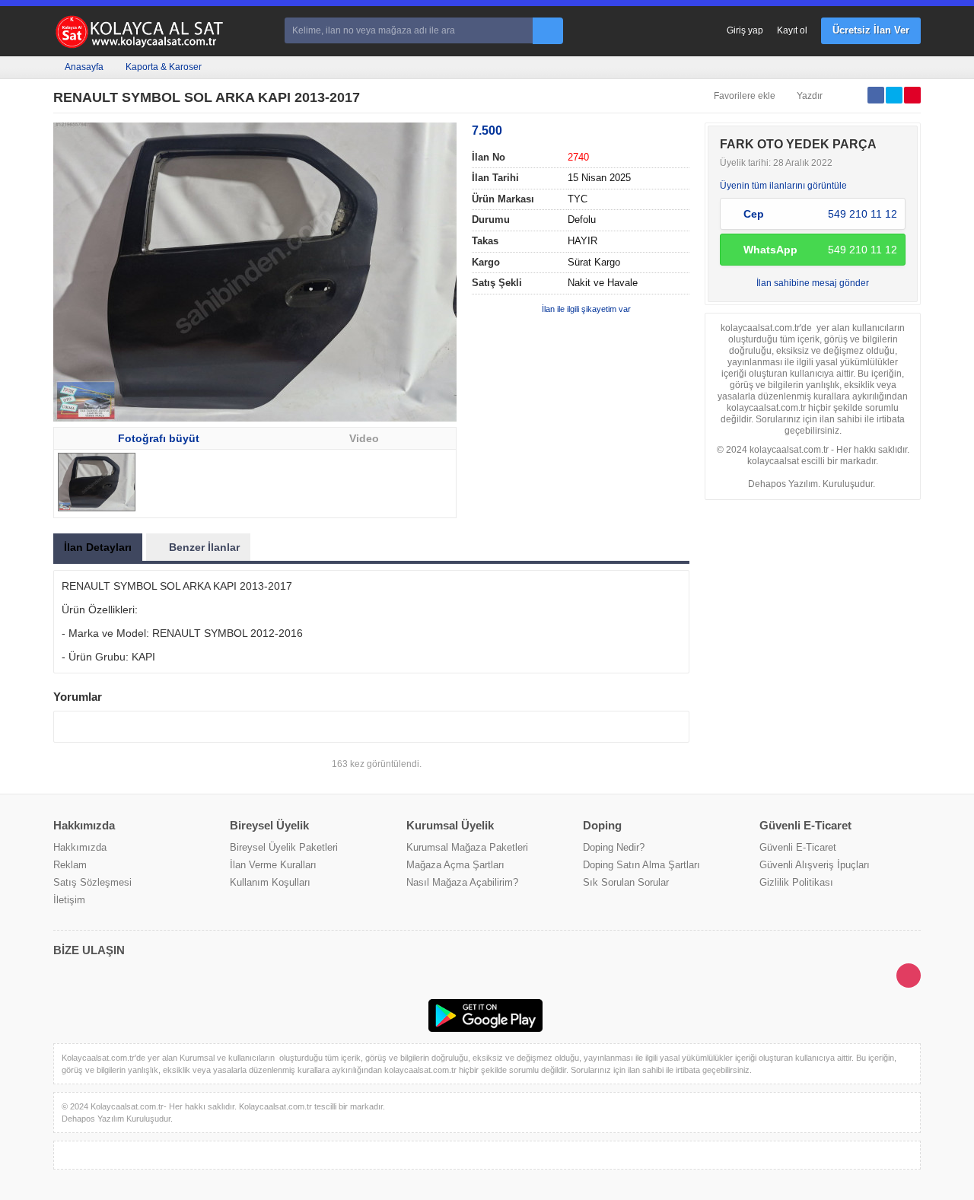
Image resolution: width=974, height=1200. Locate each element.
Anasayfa (84, 67)
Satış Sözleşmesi (92, 882)
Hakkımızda (80, 847)
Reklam (70, 865)
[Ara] (548, 31)
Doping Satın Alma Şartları (641, 865)
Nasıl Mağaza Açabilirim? (462, 882)
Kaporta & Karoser (164, 67)
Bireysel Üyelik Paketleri (284, 847)
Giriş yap (745, 30)
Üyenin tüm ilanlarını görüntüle (783, 185)
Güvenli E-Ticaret (797, 847)
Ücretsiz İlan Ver (870, 30)
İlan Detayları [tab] (98, 547)
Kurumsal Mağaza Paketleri (467, 847)
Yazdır (810, 96)
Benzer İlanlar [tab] (204, 547)
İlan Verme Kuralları (273, 865)
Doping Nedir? (614, 847)
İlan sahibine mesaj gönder (812, 283)
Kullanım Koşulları (270, 882)
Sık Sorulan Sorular (626, 882)
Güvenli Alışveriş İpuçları (814, 865)
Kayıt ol (792, 30)
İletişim (69, 900)
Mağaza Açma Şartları (455, 865)
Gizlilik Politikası (796, 882)
